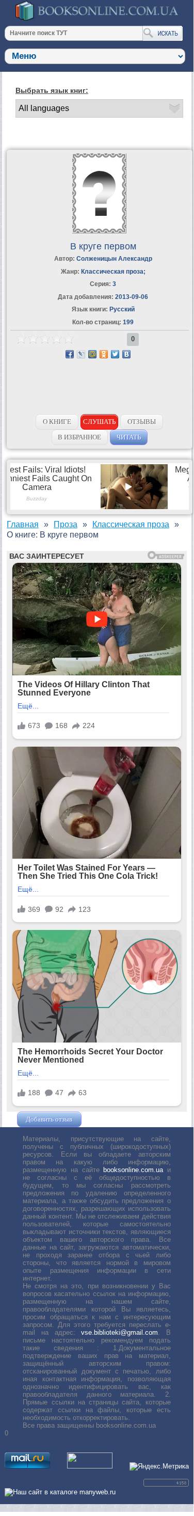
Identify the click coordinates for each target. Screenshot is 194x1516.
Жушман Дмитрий (111, 1119)
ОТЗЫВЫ (141, 421)
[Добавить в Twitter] (115, 354)
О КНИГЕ (57, 421)
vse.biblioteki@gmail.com (119, 1332)
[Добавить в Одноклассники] (104, 354)
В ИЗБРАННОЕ (79, 437)
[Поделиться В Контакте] (126, 354)
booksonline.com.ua (133, 1170)
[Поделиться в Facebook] (70, 354)
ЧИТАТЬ (129, 437)
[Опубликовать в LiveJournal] (81, 354)
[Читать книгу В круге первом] (99, 231)
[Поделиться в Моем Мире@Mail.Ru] (92, 354)
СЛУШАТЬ (99, 421)
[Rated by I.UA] (89, 1466)
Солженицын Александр (114, 258)
